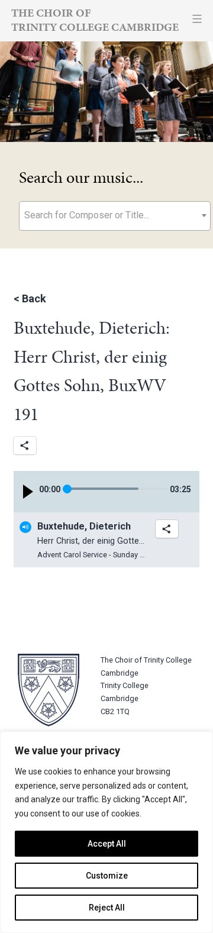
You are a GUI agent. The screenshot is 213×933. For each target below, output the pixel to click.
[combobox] (115, 216)
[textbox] (115, 215)
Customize (107, 875)
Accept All (107, 843)
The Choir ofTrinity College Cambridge (95, 20)
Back (34, 298)
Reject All (107, 907)
